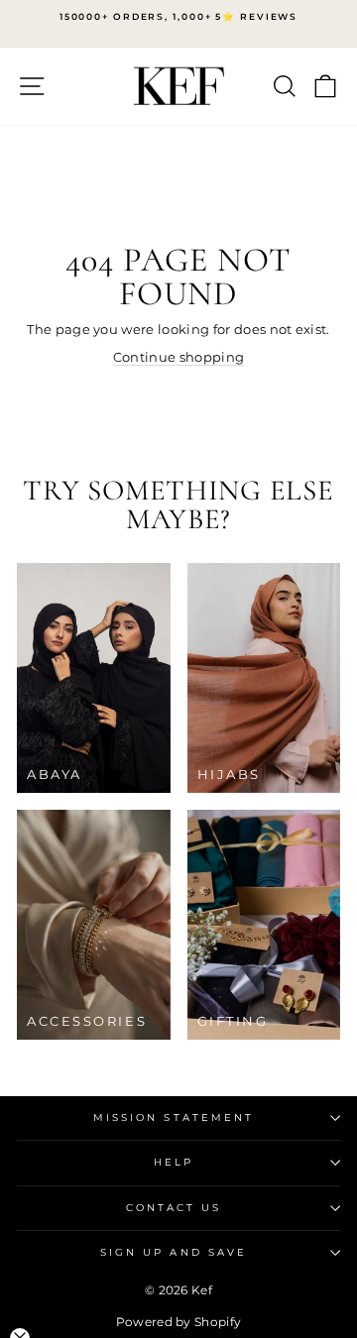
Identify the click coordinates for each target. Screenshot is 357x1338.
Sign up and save (173, 1252)
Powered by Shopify (179, 1321)
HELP (173, 1162)
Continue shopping (178, 357)
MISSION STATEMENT (174, 1117)
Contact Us (174, 1207)
